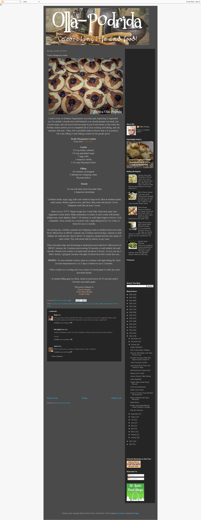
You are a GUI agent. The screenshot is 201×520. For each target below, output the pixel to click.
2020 (131, 312)
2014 (131, 330)
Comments (133, 479)
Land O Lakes (94, 303)
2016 (131, 324)
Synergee (121, 513)
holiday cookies (84, 303)
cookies (54, 303)
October (134, 344)
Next (151, 155)
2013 (131, 333)
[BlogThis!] (79, 300)
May (132, 426)
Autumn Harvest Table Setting (140, 376)
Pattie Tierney (113, 303)
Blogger (136, 513)
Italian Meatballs (135, 379)
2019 (131, 315)
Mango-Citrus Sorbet (137, 373)
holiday (65, 303)
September (135, 414)
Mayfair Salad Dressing (142, 242)
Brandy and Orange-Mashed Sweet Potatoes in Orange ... (141, 406)
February (134, 434)
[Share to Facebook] (83, 300)
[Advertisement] (84, 379)
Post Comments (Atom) (63, 403)
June (133, 423)
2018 (131, 318)
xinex (56, 346)
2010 (131, 444)
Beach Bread (142, 207)
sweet (49, 306)
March (133, 432)
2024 (131, 300)
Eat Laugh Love (59, 329)
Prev (128, 155)
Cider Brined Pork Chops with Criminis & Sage (140, 366)
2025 (131, 297)
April (132, 429)
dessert (59, 303)
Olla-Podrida (103, 303)
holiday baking (73, 303)
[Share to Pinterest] (85, 300)
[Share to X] (81, 300)
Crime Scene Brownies (138, 387)
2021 (131, 309)
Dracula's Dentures (136, 410)
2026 (131, 294)
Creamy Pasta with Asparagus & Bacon (145, 176)
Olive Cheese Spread (145, 192)
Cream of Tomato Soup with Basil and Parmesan (141, 394)
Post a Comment (57, 356)
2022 (131, 306)
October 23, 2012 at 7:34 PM (63, 352)
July (132, 420)
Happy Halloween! (136, 347)
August (133, 417)
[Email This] (76, 300)
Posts (131, 475)
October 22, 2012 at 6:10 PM (63, 339)
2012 (131, 336)
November (134, 341)
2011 (131, 441)
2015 (131, 327)
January (134, 437)
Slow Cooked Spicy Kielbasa (140, 350)
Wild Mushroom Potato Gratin (140, 370)
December (134, 339)
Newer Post (52, 398)
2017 (131, 321)
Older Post (116, 398)
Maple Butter (134, 402)
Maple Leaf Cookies (137, 390)
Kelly (55, 315)
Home (84, 398)
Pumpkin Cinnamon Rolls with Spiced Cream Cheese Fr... (140, 359)
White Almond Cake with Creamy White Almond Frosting (144, 224)
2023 (131, 303)
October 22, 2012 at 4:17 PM (63, 323)
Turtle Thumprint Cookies (138, 362)
